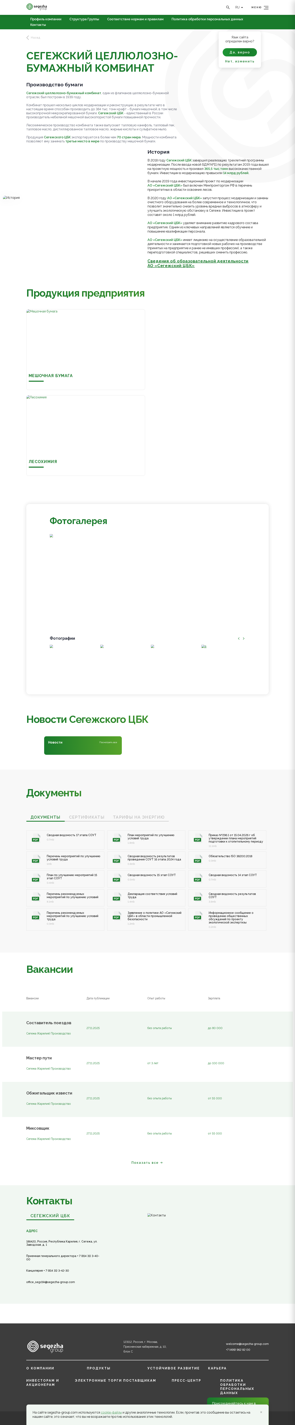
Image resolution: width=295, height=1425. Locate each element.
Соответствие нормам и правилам (135, 19)
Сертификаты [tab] (87, 817)
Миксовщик (37, 1128)
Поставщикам (139, 1380)
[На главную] (36, 9)
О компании (40, 1368)
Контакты (38, 25)
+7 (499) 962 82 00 (238, 1349)
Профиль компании (45, 19)
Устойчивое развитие (174, 1368)
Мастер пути (39, 1058)
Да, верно (240, 52)
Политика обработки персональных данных (207, 19)
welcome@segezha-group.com (247, 1343)
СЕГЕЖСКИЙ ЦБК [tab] (50, 1215)
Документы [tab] (46, 817)
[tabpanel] (147, 876)
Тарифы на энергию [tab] (139, 817)
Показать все (145, 1163)
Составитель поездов (48, 1023)
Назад (36, 37)
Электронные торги (98, 1380)
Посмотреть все (108, 742)
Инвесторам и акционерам (42, 1383)
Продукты (99, 1368)
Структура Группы (84, 19)
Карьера (217, 1368)
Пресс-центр (186, 1380)
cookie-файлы (111, 1412)
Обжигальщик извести (49, 1093)
